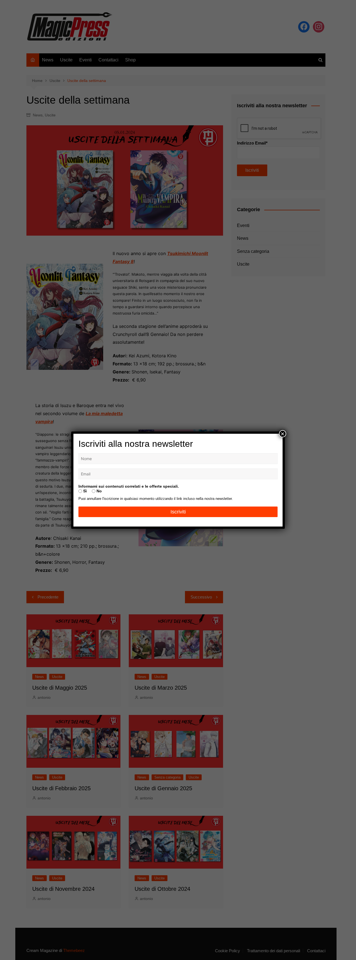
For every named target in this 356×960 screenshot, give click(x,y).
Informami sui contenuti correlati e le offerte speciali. (128, 486)
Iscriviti (178, 512)
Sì (84, 491)
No (98, 491)
